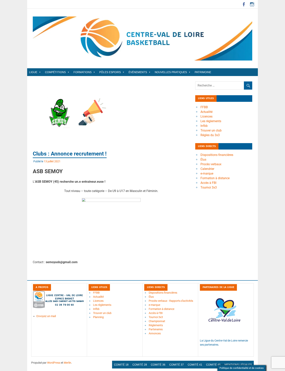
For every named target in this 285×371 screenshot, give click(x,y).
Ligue (33, 72)
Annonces (155, 333)
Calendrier (207, 169)
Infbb (204, 126)
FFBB (204, 107)
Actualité (206, 112)
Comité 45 (213, 364)
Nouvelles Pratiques (171, 72)
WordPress (53, 362)
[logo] (58, 307)
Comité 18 (121, 364)
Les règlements (210, 121)
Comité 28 (139, 364)
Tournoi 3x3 (208, 187)
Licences (206, 116)
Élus (203, 159)
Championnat (157, 321)
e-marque (206, 173)
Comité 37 (176, 364)
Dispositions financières (216, 155)
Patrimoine (203, 72)
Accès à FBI (208, 183)
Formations (82, 72)
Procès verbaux (210, 164)
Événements (138, 72)
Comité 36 (158, 364)
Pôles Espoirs (110, 72)
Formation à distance (215, 178)
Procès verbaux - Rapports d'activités (171, 300)
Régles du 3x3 (210, 135)
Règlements (156, 325)
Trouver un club (211, 130)
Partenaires (156, 329)
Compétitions (55, 72)
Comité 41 (195, 364)
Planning (98, 317)
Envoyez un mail (46, 316)
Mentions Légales (238, 364)
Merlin (67, 362)
